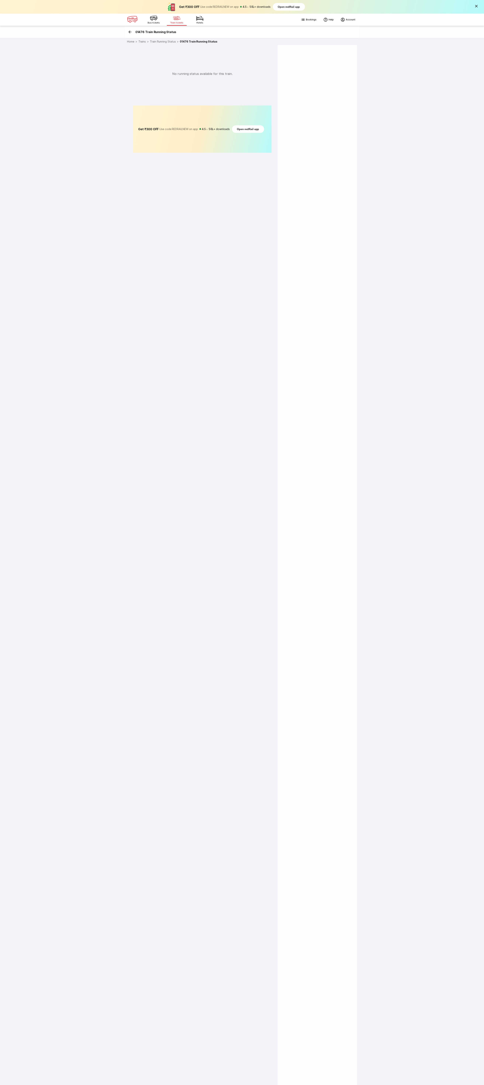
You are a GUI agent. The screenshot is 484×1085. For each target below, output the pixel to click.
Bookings (311, 19)
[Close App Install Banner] (476, 6)
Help (331, 19)
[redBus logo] (132, 19)
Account (350, 19)
